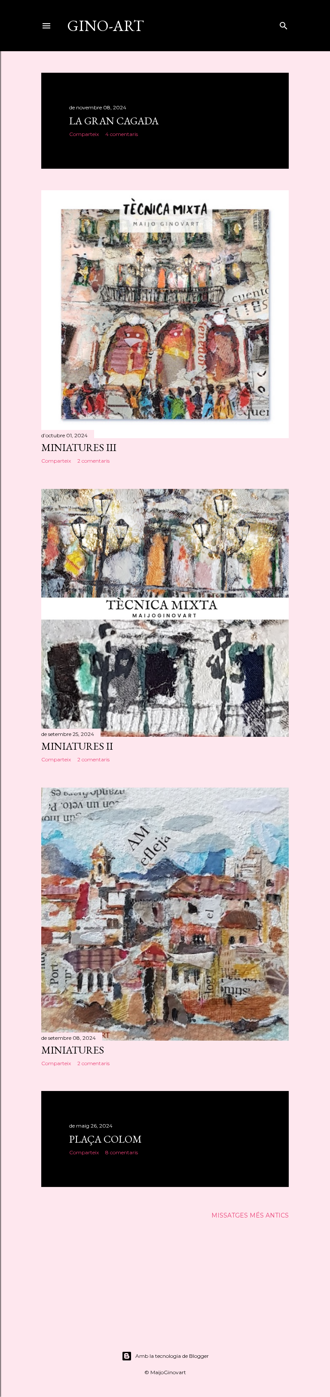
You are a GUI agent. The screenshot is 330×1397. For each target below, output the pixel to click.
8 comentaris (121, 1152)
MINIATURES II (77, 746)
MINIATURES (72, 1050)
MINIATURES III (78, 447)
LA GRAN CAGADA (114, 120)
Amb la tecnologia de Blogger (172, 1356)
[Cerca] (283, 23)
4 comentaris (121, 134)
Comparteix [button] (84, 134)
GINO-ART (105, 25)
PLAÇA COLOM (105, 1139)
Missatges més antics (250, 1215)
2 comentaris (93, 460)
